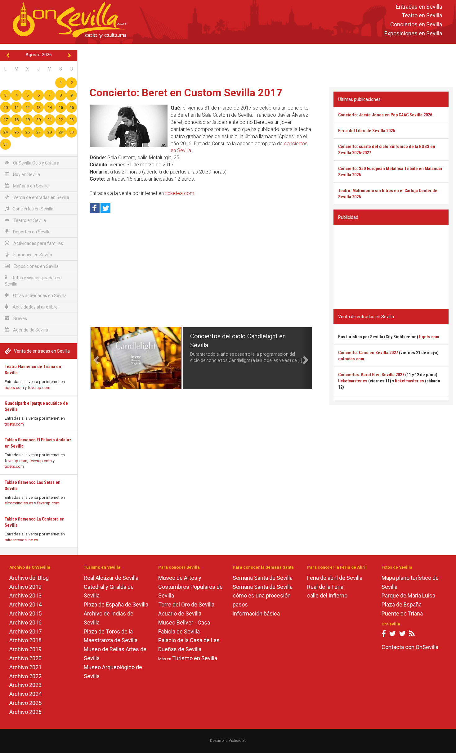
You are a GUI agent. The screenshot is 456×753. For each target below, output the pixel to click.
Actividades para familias (37, 243)
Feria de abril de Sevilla (334, 578)
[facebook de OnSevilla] (384, 635)
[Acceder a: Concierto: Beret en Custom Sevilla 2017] (129, 126)
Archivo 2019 (25, 649)
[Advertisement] (267, 64)
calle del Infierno (327, 595)
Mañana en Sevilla (30, 185)
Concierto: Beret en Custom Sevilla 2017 (186, 92)
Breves (19, 318)
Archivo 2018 (25, 640)
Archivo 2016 (25, 622)
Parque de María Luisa (408, 595)
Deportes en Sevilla (31, 231)
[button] (95, 358)
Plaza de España (402, 604)
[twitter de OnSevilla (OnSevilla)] (392, 635)
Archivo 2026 (25, 712)
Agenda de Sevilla (30, 329)
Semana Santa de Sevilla (263, 578)
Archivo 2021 (25, 667)
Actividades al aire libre (35, 306)
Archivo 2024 (25, 694)
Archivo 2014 (25, 604)
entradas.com (351, 358)
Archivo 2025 (25, 703)
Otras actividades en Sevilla (39, 295)
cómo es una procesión (262, 595)
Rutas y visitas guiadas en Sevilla (33, 280)
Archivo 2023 (25, 685)
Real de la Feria (325, 587)
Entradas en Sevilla (419, 6)
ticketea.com (179, 193)
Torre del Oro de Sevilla (186, 604)
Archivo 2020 (25, 658)
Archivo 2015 (25, 613)
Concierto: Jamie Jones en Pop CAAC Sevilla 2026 (385, 114)
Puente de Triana (402, 613)
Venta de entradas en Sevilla (40, 197)
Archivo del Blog (29, 578)
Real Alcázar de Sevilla (111, 578)
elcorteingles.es (19, 503)
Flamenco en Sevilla (32, 254)
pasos (240, 604)
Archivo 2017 (25, 631)
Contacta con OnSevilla (410, 647)
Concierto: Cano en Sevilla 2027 (368, 352)
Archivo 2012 (25, 587)
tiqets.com (14, 387)
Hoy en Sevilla (26, 174)
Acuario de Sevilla (179, 613)
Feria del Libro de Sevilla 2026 (366, 130)
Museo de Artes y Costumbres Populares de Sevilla (190, 587)
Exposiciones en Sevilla (413, 33)
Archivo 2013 (25, 595)
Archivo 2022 (25, 676)
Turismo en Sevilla (194, 658)
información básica (256, 613)
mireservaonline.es (21, 540)
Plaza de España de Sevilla (116, 604)
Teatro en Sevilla (422, 15)
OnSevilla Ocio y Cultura (35, 162)
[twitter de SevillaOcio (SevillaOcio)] (402, 635)
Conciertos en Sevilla (416, 24)
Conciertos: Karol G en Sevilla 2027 (371, 374)
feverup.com (39, 387)
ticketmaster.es (352, 380)
